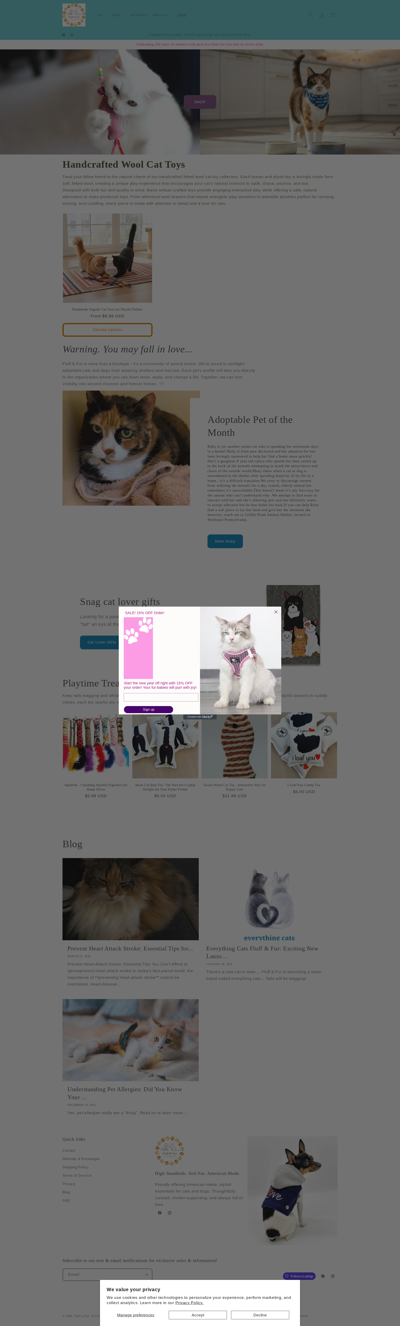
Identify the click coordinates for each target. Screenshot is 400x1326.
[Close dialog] (276, 612)
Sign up (148, 709)
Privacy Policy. (189, 1303)
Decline (260, 1315)
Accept (198, 1315)
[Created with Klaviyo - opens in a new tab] (200, 716)
